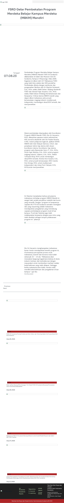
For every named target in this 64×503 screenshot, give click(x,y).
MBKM (40, 490)
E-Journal (32, 491)
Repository (32, 489)
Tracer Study (40, 493)
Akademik (22, 492)
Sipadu (21, 494)
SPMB (40, 488)
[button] (48, 1)
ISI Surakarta (22, 489)
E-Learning (32, 493)
